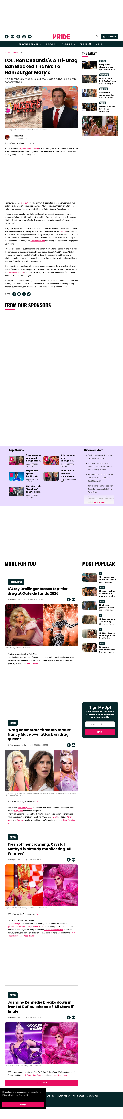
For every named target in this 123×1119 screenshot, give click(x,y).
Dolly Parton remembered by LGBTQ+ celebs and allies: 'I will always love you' (106, 97)
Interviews (16, 582)
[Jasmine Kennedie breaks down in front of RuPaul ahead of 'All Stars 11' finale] (41, 1043)
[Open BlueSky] (12, 37)
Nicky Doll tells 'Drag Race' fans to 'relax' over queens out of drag (33, 492)
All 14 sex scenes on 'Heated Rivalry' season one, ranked (107, 581)
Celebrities (103, 89)
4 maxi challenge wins (53, 930)
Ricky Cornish (15, 599)
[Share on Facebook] (14, 294)
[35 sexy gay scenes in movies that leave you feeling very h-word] (89, 647)
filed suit (24, 203)
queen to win (13, 926)
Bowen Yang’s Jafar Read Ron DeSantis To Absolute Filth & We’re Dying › (100, 489)
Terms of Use (24, 1095)
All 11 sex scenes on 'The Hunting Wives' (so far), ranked (107, 623)
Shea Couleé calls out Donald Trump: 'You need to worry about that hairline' (68, 477)
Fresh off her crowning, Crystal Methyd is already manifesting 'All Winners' (39, 849)
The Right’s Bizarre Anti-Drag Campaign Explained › (100, 457)
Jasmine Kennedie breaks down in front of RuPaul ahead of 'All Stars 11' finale (41, 1007)
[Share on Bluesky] (29, 294)
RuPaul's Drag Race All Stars (31, 926)
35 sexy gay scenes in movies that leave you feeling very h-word (107, 652)
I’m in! (100, 732)
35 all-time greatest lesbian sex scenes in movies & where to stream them (107, 610)
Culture (50, 44)
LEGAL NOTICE (92, 1096)
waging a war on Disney (28, 148)
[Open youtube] (30, 37)
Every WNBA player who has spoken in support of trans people (107, 68)
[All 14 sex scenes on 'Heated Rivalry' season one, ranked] (89, 577)
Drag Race (18, 811)
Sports (102, 61)
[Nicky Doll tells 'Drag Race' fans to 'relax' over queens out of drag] (16, 491)
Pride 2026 (85, 44)
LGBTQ (63, 231)
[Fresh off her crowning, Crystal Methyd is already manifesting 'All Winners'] (41, 885)
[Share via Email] (19, 294)
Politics (102, 103)
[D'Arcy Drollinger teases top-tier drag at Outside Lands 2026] (41, 625)
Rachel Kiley (18, 136)
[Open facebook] (7, 37)
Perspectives (104, 75)
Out (37, 801)
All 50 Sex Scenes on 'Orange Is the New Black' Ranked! (107, 637)
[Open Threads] (18, 37)
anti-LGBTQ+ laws (16, 272)
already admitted (38, 241)
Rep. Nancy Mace (25, 808)
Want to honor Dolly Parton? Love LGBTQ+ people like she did (107, 82)
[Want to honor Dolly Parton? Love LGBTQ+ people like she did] (89, 78)
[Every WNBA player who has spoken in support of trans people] (89, 64)
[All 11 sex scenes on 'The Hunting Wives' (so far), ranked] (89, 619)
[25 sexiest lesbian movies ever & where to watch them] (89, 591)
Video (99, 44)
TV (100, 573)
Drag (22, 52)
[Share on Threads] (24, 294)
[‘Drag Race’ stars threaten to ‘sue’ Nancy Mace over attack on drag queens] (41, 770)
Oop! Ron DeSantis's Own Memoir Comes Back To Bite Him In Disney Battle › (99, 466)
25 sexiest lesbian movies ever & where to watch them (107, 595)
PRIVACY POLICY (63, 1096)
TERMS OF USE (78, 1096)
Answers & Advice (28, 44)
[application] (100, 126)
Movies (102, 587)
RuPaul (55, 817)
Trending (67, 44)
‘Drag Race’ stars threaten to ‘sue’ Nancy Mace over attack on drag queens (39, 734)
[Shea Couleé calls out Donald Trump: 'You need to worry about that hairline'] (51, 476)
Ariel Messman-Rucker (18, 745)
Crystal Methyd (14, 923)
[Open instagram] (24, 37)
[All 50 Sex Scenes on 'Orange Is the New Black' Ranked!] (89, 633)
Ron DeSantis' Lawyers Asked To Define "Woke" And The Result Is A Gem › (100, 477)
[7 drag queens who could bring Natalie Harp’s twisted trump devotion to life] (16, 460)
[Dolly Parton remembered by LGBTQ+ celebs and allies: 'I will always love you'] (89, 92)
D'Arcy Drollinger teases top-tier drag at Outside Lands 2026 (38, 591)
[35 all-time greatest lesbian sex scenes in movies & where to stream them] (89, 605)
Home (7, 52)
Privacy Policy (8, 1095)
